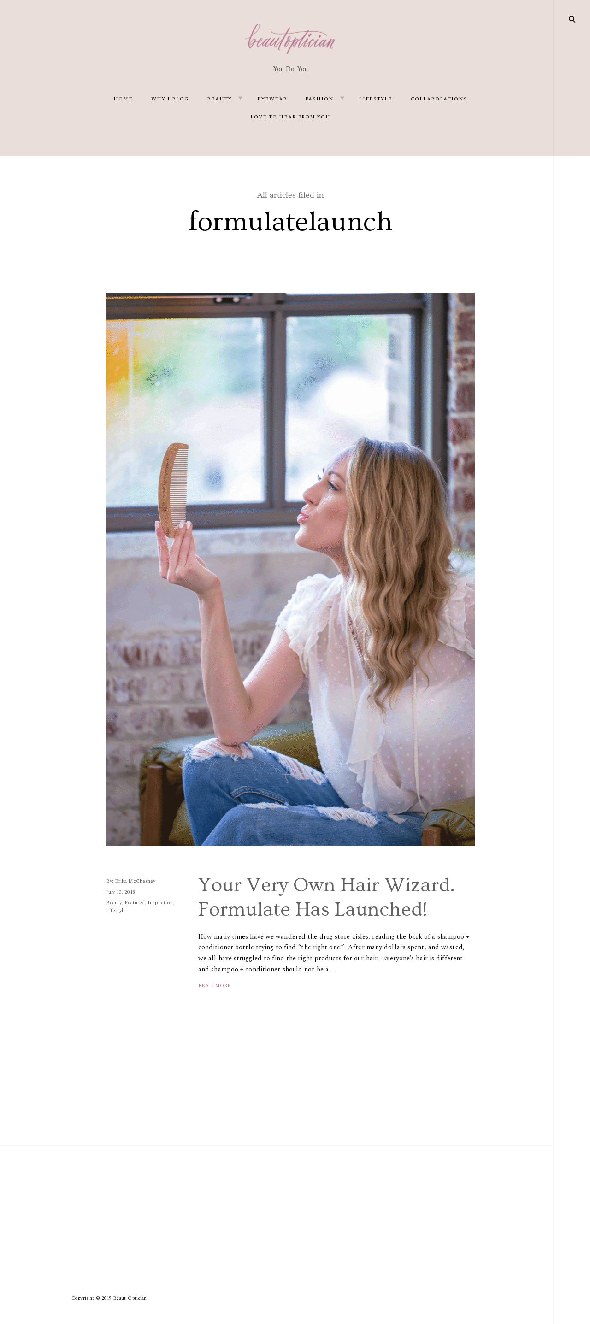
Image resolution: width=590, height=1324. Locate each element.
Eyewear (272, 99)
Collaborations (439, 99)
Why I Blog (170, 99)
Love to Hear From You (290, 117)
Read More (214, 985)
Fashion (319, 99)
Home (123, 99)
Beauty (219, 99)
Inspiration (160, 902)
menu (573, 18)
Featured (134, 902)
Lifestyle (375, 99)
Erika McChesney (135, 881)
